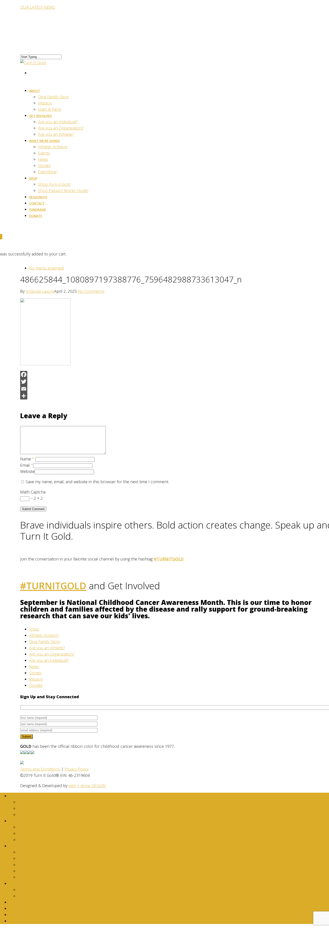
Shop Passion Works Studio (63, 190)
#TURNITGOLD (169, 559)
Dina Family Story (53, 96)
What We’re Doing (44, 141)
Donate (35, 216)
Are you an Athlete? (47, 647)
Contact (16, 908)
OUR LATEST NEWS (37, 7)
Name (27, 459)
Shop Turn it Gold (54, 184)
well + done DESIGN (87, 785)
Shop (33, 178)
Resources (18, 902)
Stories (44, 165)
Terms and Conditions (40, 769)
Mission (45, 103)
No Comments (91, 291)
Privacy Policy (76, 769)
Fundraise (18, 914)
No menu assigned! (46, 268)
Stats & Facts (29, 814)
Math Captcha (32, 492)
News (43, 159)
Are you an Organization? (60, 128)
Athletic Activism (52, 146)
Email (26, 465)
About (34, 91)
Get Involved (40, 116)
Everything (47, 171)
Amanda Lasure (40, 291)
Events (44, 153)
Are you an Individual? (58, 121)
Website (27, 471)
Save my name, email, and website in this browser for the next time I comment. (97, 481)
